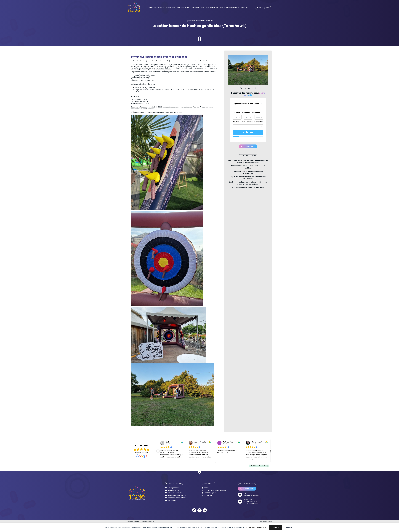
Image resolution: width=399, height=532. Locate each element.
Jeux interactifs (183, 8)
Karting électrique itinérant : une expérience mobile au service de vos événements (248, 161)
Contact (244, 8)
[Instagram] (199, 510)
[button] (248, 88)
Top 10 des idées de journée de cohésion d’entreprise (248, 172)
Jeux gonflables (197, 8)
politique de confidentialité (255, 527)
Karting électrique (156, 8)
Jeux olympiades (212, 8)
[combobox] (248, 108)
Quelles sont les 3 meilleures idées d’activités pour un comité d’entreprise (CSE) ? (248, 183)
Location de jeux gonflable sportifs (199, 20)
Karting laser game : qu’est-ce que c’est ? (248, 187)
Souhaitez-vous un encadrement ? (248, 122)
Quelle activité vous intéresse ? (248, 104)
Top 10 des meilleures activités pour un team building (248, 167)
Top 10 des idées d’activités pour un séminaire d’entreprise (248, 178)
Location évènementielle (229, 8)
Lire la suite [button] (164, 460)
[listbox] (248, 126)
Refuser (289, 527)
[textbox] (246, 107)
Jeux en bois (170, 8)
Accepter (275, 527)
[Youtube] (205, 510)
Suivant (248, 132)
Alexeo (270, 522)
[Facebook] (194, 510)
